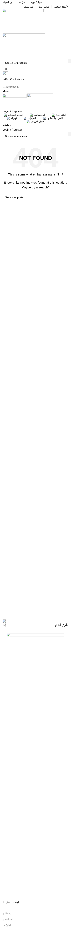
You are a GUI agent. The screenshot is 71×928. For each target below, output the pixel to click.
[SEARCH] (69, 61)
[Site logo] (23, 20)
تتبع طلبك (7, 913)
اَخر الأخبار (8, 919)
